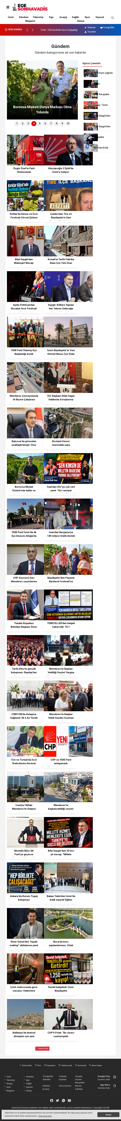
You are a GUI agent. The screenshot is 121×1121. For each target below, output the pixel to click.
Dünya (80, 21)
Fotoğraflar (108, 27)
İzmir (11, 17)
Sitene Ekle (26, 1065)
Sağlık (75, 17)
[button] (29, 31)
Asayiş (63, 17)
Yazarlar (91, 31)
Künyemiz (50, 1065)
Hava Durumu (65, 1085)
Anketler (46, 1079)
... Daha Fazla (42, 1048)
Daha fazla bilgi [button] (45, 1116)
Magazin (30, 21)
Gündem (24, 17)
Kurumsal (81, 1065)
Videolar (91, 27)
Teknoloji (38, 17)
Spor (87, 17)
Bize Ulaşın (96, 1065)
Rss (39, 1065)
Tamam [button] (108, 1115)
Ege (51, 17)
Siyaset (99, 17)
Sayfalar (62, 1079)
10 (68, 123)
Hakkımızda (66, 1065)
